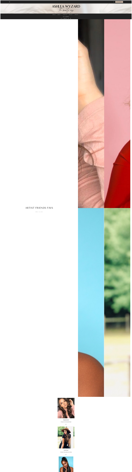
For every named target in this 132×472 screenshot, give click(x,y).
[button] (113, 1)
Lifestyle (65, 14)
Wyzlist (71, 14)
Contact (76, 14)
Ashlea (54, 14)
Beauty (59, 14)
